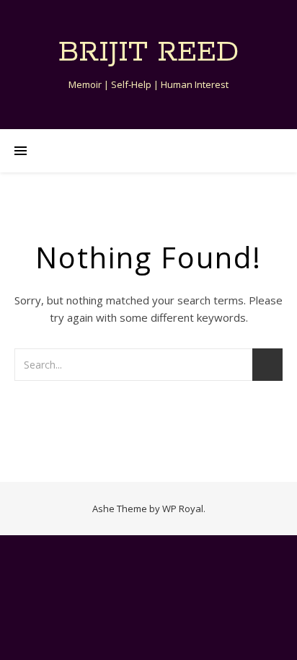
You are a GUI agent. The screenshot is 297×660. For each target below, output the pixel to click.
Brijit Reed (148, 52)
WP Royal (182, 508)
